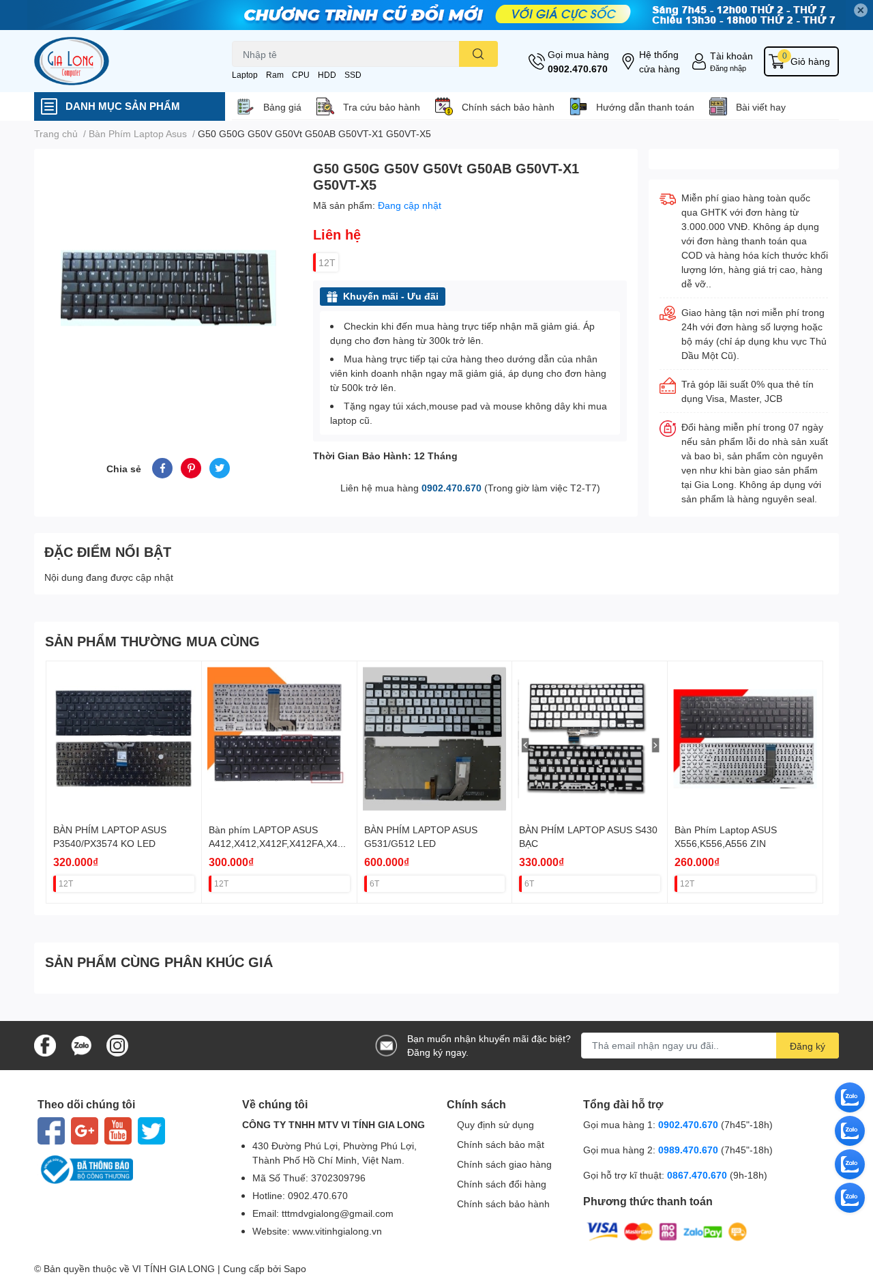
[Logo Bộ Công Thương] (130, 1169)
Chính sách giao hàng (504, 1164)
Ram (275, 75)
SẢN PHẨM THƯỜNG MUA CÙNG (152, 641)
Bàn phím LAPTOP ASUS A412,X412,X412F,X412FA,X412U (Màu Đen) (279, 843)
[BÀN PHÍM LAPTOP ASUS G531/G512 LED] (435, 739)
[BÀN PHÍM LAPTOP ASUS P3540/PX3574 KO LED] (124, 739)
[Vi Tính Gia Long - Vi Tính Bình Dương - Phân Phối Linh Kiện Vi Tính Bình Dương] (118, 61)
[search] (478, 54)
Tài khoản (731, 55)
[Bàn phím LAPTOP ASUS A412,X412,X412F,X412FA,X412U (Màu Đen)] (279, 739)
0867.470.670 (698, 1175)
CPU (301, 75)
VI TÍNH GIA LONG (173, 1268)
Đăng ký (807, 1046)
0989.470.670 (689, 1149)
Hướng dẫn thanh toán (645, 107)
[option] (168, 287)
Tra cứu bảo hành (381, 107)
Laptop (245, 75)
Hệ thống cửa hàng (659, 61)
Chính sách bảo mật (500, 1144)
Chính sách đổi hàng (501, 1184)
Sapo (295, 1268)
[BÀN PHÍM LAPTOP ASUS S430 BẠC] (590, 739)
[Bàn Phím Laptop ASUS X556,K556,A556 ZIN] (745, 739)
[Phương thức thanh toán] (667, 1230)
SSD (352, 75)
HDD (327, 75)
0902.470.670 (578, 68)
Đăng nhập (728, 67)
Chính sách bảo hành (508, 107)
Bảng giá (282, 107)
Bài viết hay (761, 107)
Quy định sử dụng (495, 1124)
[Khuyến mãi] (436, 15)
